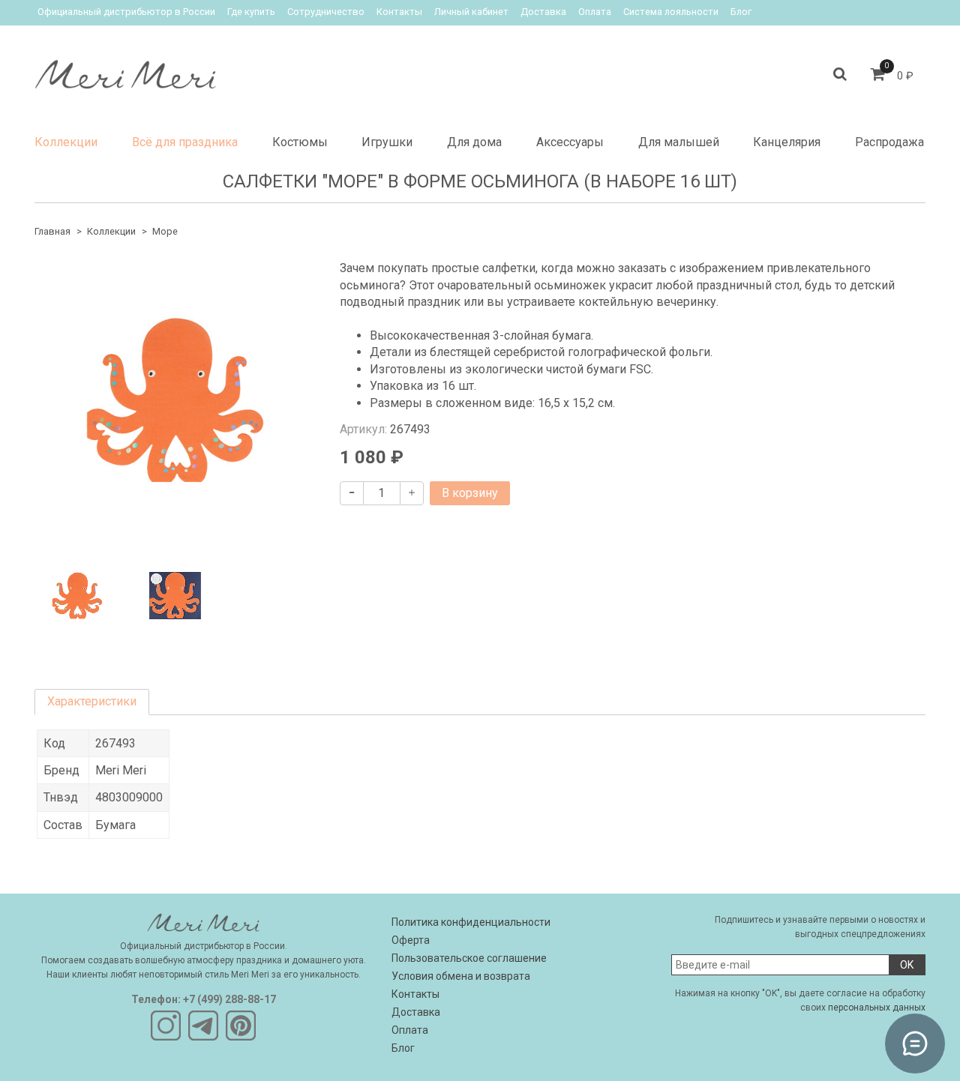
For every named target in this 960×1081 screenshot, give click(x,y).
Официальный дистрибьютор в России (126, 11)
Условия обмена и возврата (461, 976)
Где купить (251, 11)
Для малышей (678, 142)
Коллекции (66, 142)
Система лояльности (670, 11)
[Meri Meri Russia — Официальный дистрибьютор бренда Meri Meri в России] (125, 71)
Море (165, 231)
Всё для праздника (185, 142)
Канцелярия (786, 142)
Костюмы (300, 142)
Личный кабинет (471, 11)
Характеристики (91, 701)
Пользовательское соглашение (469, 958)
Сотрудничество (325, 11)
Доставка (543, 11)
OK (907, 965)
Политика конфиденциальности (471, 922)
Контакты (399, 11)
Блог (741, 11)
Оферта (411, 940)
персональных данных (877, 1007)
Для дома (474, 142)
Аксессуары (570, 142)
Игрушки (387, 142)
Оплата (594, 11)
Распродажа (889, 142)
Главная (52, 231)
